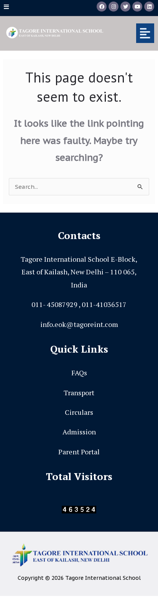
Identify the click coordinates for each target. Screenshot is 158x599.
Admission (79, 431)
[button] (134, 33)
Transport (79, 392)
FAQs (79, 372)
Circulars (79, 412)
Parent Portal (79, 451)
